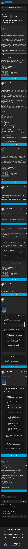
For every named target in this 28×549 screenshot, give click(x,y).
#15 (26, 213)
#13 (26, 153)
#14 (26, 191)
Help (15, 529)
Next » (16, 16)
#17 (26, 288)
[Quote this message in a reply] (15, 78)
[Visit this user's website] (12, 144)
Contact (19, 529)
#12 (26, 87)
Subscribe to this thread (10, 513)
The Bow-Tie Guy (8, 82)
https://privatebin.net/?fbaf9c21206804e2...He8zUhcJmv (12, 195)
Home (8, 529)
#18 (26, 304)
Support (6, 7)
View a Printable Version (10, 511)
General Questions (12, 7)
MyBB (19, 534)
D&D (11, 534)
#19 (26, 376)
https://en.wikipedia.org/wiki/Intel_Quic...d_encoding (12, 475)
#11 (26, 32)
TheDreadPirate (6, 33)
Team (12, 529)
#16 (26, 233)
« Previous (5, 16)
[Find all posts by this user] (13, 78)
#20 (26, 465)
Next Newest (9, 504)
